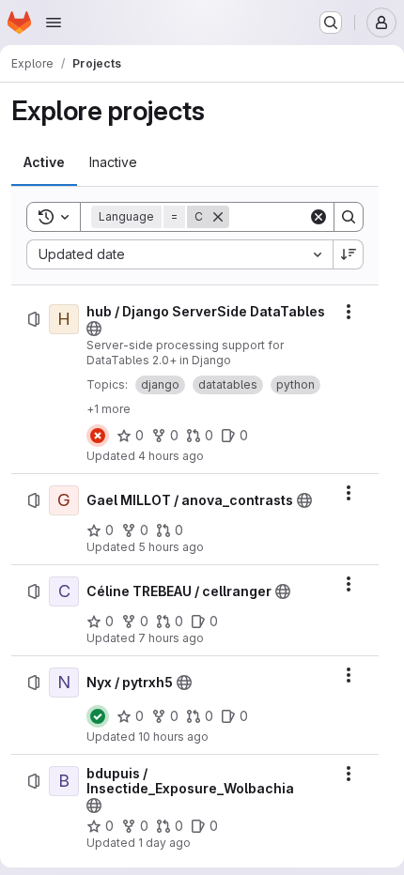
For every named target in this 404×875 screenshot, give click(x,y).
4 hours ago (171, 456)
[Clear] (318, 217)
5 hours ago (171, 547)
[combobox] (179, 254)
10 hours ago (173, 736)
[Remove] (218, 217)
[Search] (349, 217)
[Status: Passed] (97, 716)
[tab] (44, 162)
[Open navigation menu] (54, 23)
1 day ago (164, 843)
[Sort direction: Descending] (349, 254)
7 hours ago (171, 638)
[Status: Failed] (97, 435)
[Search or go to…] (330, 22)
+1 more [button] (108, 409)
